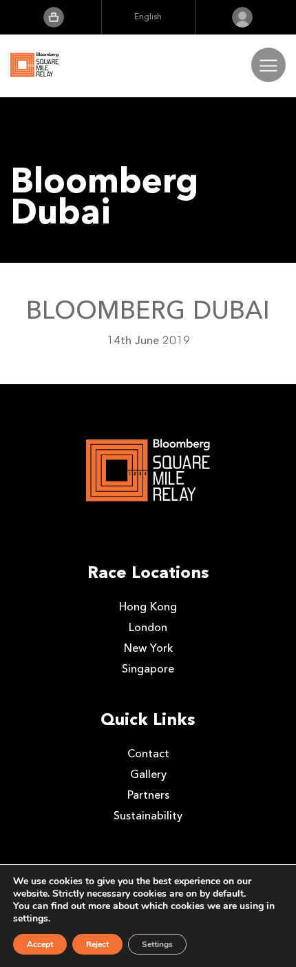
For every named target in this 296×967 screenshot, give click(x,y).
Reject (97, 944)
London (148, 627)
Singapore (148, 668)
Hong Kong (148, 606)
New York (148, 648)
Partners (148, 795)
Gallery (148, 774)
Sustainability (148, 815)
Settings (157, 944)
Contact (148, 753)
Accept (40, 944)
